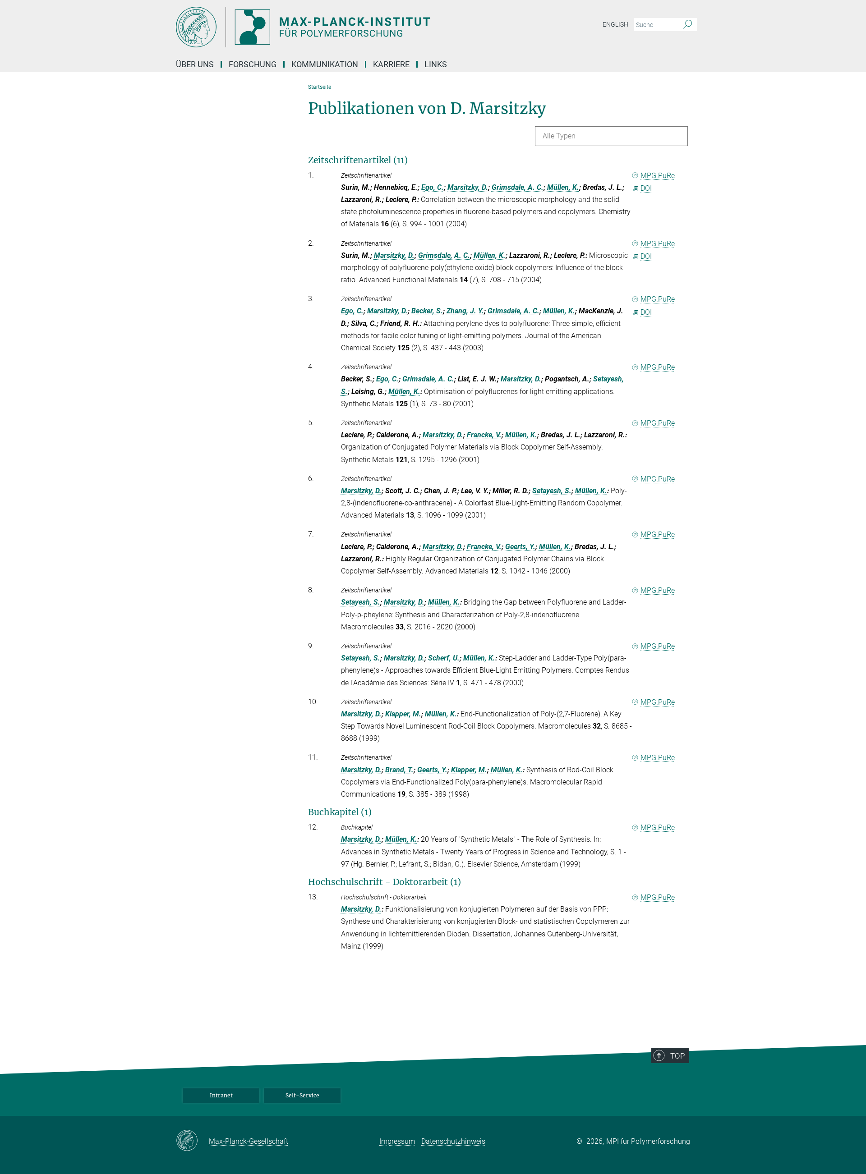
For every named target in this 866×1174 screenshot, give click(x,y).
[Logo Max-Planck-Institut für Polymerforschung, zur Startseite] (345, 27)
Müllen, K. (563, 187)
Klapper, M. (403, 714)
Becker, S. (427, 311)
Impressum (397, 1141)
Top (677, 1055)
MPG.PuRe (657, 175)
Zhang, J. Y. (465, 311)
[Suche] (687, 24)
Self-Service (302, 1095)
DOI (646, 188)
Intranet (221, 1095)
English (615, 24)
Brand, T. (399, 770)
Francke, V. (484, 435)
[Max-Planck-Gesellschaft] (192, 1141)
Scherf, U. (444, 658)
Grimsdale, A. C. (518, 187)
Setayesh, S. (551, 490)
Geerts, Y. (520, 546)
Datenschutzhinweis (453, 1141)
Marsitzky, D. (467, 187)
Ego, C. (432, 187)
